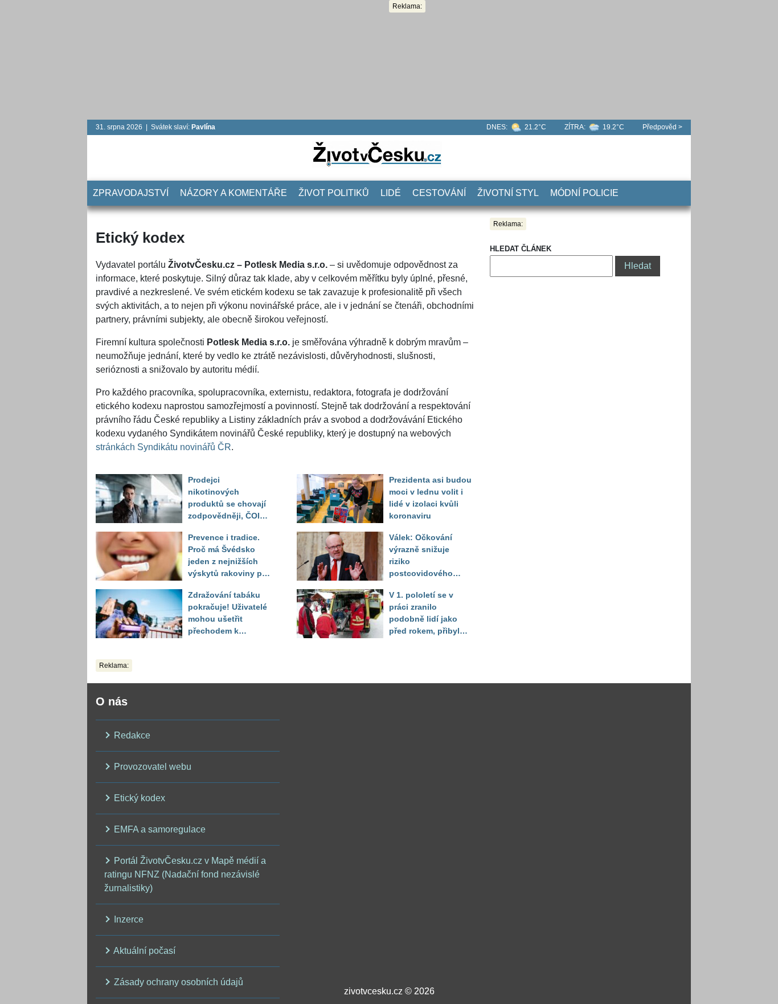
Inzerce (128, 919)
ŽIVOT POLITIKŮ (333, 193)
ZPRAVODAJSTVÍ (131, 193)
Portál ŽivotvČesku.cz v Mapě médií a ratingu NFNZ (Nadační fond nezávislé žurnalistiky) (185, 874)
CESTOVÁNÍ (439, 193)
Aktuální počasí (143, 951)
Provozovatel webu (151, 767)
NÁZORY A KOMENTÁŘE (233, 193)
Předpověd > (662, 127)
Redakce (131, 735)
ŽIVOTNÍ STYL (508, 193)
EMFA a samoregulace (159, 829)
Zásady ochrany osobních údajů (177, 982)
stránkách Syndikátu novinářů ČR (163, 447)
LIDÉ (390, 193)
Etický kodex (138, 798)
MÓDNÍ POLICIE (584, 193)
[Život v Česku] (377, 153)
